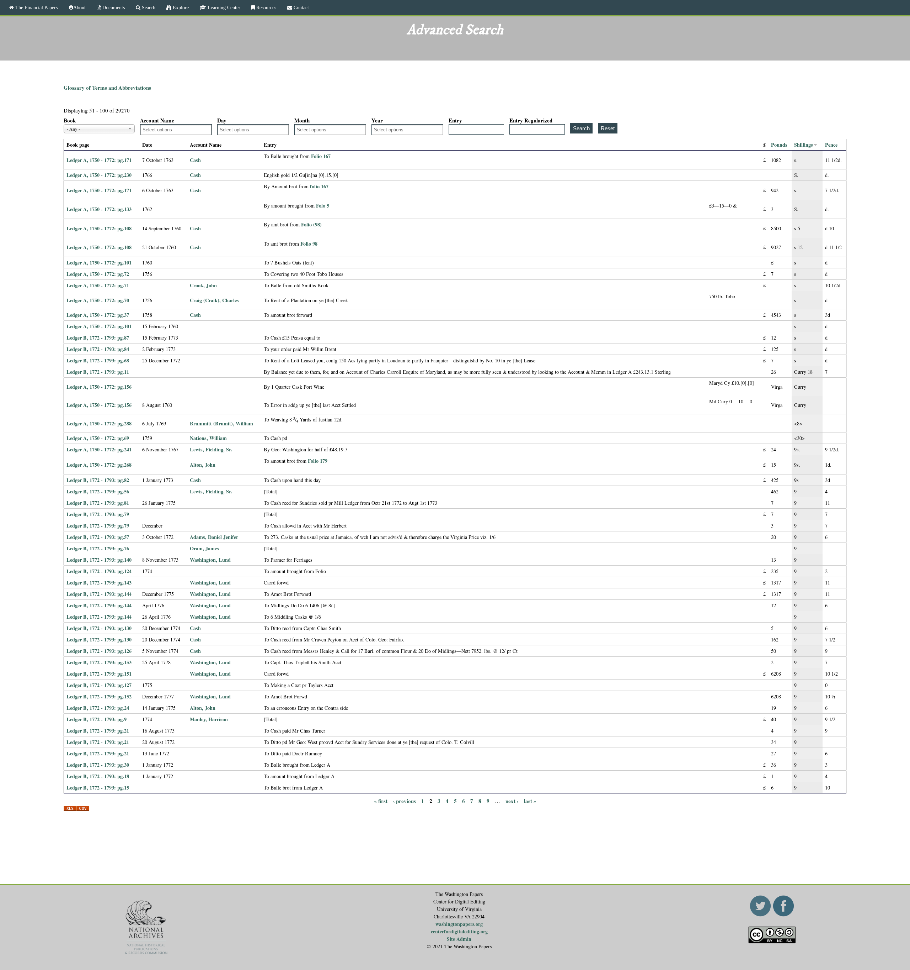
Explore (180, 7)
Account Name (157, 120)
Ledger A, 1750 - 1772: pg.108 (99, 228)
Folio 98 (308, 243)
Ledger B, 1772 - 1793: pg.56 (97, 491)
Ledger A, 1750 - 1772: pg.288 (99, 423)
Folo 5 (322, 205)
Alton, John (202, 464)
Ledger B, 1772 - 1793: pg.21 (97, 730)
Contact (300, 7)
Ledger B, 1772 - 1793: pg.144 (99, 594)
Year (377, 120)
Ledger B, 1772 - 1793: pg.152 (99, 696)
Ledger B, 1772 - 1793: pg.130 (99, 628)
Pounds (779, 144)
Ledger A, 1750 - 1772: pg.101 (99, 262)
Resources (265, 7)
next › (512, 801)
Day (221, 120)
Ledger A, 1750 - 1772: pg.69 (97, 438)
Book (70, 120)
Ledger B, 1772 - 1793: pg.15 (97, 787)
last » (530, 801)
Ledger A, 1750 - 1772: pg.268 (99, 464)
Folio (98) (311, 224)
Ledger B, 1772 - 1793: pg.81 (97, 503)
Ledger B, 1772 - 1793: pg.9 (96, 719)
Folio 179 (317, 461)
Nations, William (208, 438)
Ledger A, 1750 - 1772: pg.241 (99, 449)
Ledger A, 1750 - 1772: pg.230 (99, 175)
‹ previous (404, 801)
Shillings (803, 144)
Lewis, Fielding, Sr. (211, 449)
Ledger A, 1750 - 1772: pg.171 (99, 160)
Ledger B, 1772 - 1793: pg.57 (97, 537)
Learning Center (223, 7)
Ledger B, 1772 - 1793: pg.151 (99, 673)
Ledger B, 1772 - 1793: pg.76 (97, 548)
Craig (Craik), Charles (214, 300)
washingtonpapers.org (459, 924)
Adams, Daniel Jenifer (214, 537)
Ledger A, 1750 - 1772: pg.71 (97, 285)
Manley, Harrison (209, 719)
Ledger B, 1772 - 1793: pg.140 (99, 559)
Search (147, 7)
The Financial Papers (36, 7)
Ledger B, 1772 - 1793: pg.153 (99, 662)
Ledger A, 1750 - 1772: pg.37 (97, 315)
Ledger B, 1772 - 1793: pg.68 (97, 360)
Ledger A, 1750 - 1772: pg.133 (99, 209)
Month (302, 120)
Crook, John (203, 285)
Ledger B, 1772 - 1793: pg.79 (97, 514)
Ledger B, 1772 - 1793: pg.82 (97, 480)
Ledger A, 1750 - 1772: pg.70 (97, 300)
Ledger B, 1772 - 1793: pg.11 (97, 372)
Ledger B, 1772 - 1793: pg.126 (99, 651)
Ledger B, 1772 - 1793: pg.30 (97, 765)
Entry (455, 120)
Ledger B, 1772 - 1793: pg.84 (97, 349)
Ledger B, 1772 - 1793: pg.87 (97, 337)
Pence (831, 144)
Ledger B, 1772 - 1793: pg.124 (99, 571)
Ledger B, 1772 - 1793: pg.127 (99, 685)
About (79, 7)
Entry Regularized (530, 120)
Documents (113, 7)
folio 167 (319, 186)
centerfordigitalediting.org (459, 931)
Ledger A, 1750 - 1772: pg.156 (99, 386)
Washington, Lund (210, 559)
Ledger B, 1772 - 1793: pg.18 (97, 776)
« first (380, 801)
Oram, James (204, 548)
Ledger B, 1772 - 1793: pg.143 (99, 582)
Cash (195, 160)
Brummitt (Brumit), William (221, 423)
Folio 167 (321, 156)
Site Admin (459, 939)
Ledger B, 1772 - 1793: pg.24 (97, 708)
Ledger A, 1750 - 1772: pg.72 (97, 274)
